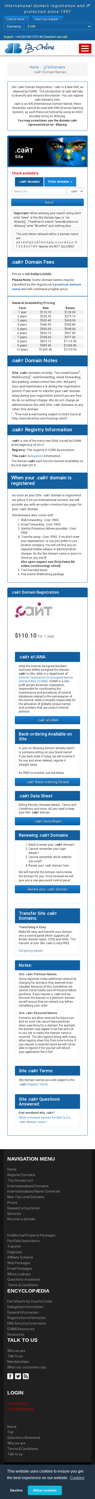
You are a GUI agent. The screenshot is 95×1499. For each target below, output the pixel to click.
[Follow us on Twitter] (18, 1376)
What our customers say (26, 1367)
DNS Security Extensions (26, 1323)
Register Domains (21, 1175)
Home (34, 67)
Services (14, 1214)
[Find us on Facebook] (10, 1376)
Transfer (14, 1246)
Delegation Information (25, 1307)
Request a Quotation (23, 1208)
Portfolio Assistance (23, 1241)
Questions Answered (23, 1279)
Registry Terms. (34, 1084)
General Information (22, 1312)
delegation (35, 456)
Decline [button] (16, 1490)
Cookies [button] (77, 1478)
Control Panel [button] (15, 19)
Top (10, 1432)
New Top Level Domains (25, 1197)
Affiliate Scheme (20, 1257)
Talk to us (15, 1356)
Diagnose (14, 1252)
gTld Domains (54, 67)
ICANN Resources (21, 1329)
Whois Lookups (19, 1274)
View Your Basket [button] (46, 19)
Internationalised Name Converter (33, 1191)
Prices (12, 1202)
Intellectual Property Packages (31, 1235)
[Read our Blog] (26, 1376)
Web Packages (18, 1263)
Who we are (16, 1351)
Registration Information (26, 1318)
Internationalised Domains (27, 1186)
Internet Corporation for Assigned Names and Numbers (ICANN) (46, 679)
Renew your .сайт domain (47, 889)
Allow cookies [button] (45, 1490)
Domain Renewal (20, 1409)
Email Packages (19, 1268)
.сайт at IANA (47, 720)
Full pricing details (31, 950)
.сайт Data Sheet (47, 821)
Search (49, 202)
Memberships (18, 1362)
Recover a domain (21, 1219)
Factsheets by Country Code (29, 1301)
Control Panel (17, 1403)
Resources (15, 1334)
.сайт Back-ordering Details (47, 782)
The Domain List (20, 1180)
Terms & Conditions (22, 1285)
